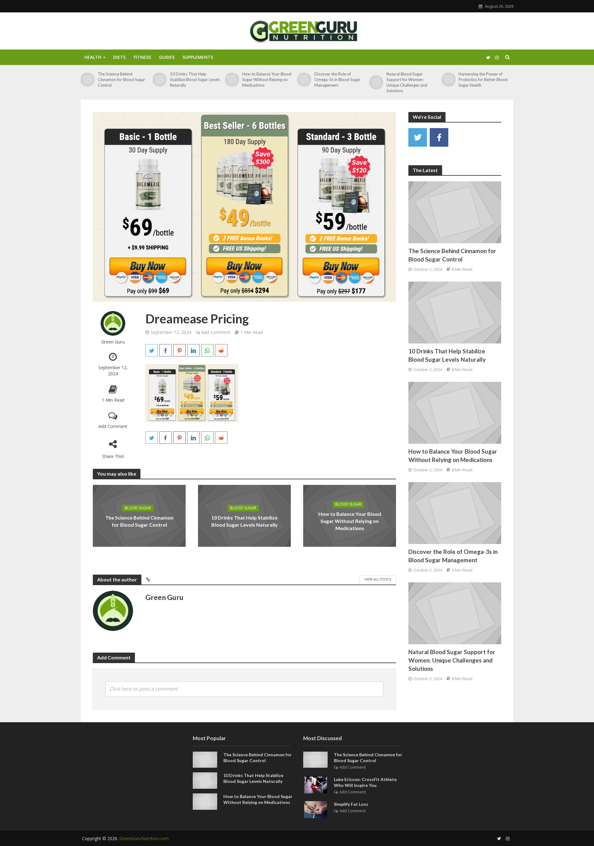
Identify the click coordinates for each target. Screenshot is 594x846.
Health (92, 57)
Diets (119, 57)
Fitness (142, 57)
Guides (166, 57)
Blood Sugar (138, 508)
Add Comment (112, 426)
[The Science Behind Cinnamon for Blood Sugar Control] (87, 79)
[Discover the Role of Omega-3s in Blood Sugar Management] (304, 79)
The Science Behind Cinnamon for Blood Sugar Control (121, 79)
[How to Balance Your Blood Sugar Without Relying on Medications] (232, 79)
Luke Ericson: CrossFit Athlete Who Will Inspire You (365, 782)
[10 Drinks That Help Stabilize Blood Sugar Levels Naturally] (160, 79)
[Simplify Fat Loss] (315, 809)
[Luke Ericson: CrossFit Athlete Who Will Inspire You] (315, 784)
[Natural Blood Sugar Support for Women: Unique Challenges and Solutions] (376, 82)
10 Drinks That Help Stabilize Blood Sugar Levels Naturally (195, 79)
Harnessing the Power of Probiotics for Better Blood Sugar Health (482, 79)
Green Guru (113, 342)
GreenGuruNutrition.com (144, 838)
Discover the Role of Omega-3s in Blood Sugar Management (337, 79)
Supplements (198, 57)
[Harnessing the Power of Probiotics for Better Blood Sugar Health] (448, 79)
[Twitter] (417, 137)
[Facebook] (439, 137)
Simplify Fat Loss (351, 804)
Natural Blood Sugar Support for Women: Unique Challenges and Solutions (406, 82)
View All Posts (377, 579)
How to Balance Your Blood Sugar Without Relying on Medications (266, 79)
